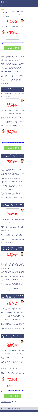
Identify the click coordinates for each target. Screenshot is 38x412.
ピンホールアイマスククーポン (16, 401)
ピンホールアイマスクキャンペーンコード (6, 401)
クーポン (3, 9)
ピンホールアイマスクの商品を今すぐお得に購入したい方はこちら (13, 48)
